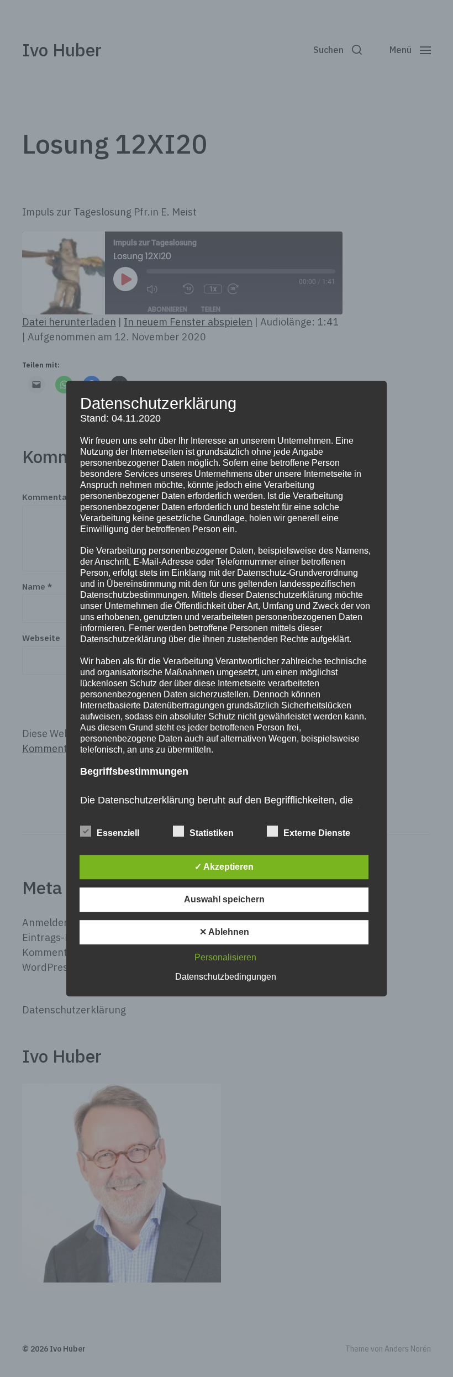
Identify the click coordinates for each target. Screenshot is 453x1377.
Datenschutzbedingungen (225, 976)
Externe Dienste (316, 833)
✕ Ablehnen (224, 932)
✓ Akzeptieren (224, 866)
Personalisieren (225, 957)
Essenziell (118, 833)
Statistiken (211, 833)
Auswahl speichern (224, 899)
